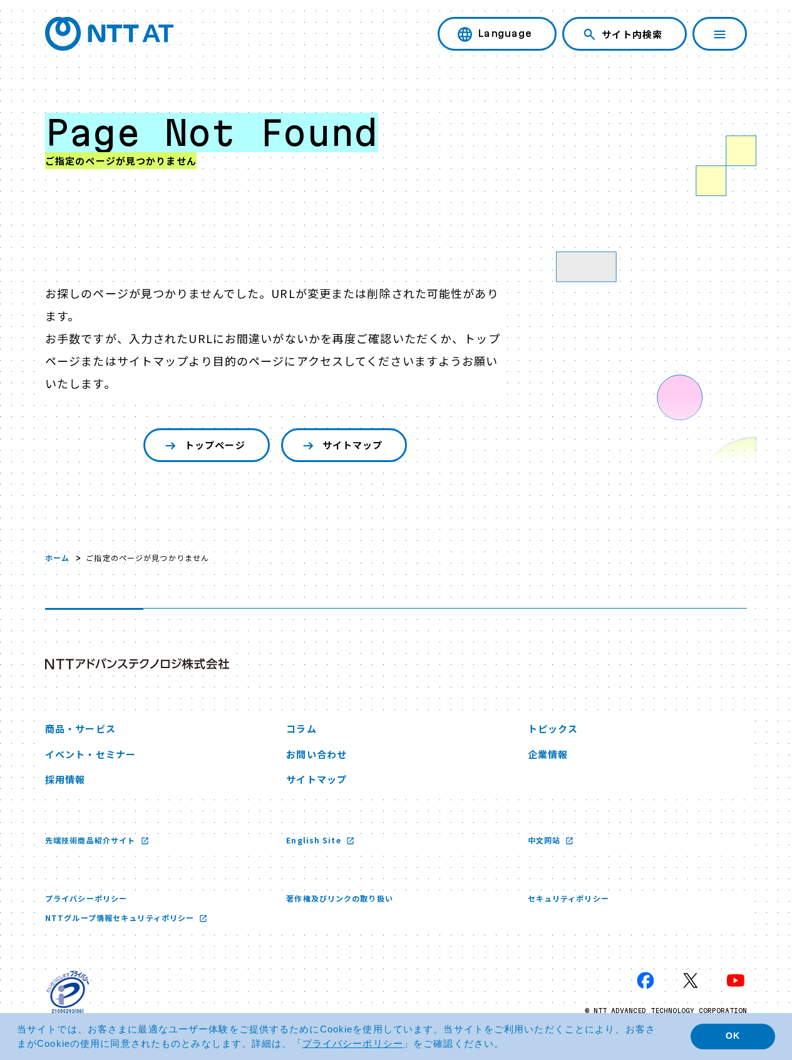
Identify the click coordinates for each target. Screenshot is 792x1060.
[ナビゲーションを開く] (719, 34)
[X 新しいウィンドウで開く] (690, 980)
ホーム (57, 557)
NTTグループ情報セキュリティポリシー (121, 917)
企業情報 (548, 754)
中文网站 (545, 840)
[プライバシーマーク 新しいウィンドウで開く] (67, 991)
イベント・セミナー (90, 754)
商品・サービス (80, 728)
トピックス (553, 728)
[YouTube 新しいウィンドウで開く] (735, 980)
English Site (315, 840)
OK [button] (733, 1036)
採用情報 (65, 779)
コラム (301, 728)
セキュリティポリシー (568, 898)
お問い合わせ (316, 754)
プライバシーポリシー (86, 898)
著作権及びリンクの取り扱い (339, 898)
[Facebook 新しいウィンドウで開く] (645, 980)
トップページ (215, 444)
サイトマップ (352, 444)
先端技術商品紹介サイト (91, 840)
